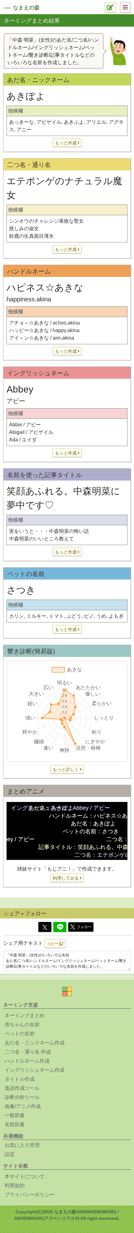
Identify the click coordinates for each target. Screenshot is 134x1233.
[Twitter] (44, 927)
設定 (10, 1154)
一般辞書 (15, 1115)
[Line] (59, 927)
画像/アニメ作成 (23, 1106)
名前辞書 (15, 1124)
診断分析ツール (22, 1097)
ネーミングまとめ (25, 1015)
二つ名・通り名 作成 (28, 1051)
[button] (67, 142)
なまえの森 (26, 8)
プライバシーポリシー (30, 1194)
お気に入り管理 (22, 1145)
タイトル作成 (20, 1079)
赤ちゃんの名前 (22, 1024)
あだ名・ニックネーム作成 (35, 1042)
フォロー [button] (84, 927)
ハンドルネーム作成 (27, 1061)
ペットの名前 (20, 1033)
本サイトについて (25, 1176)
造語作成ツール (22, 1088)
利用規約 (15, 1185)
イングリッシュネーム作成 (35, 1070)
